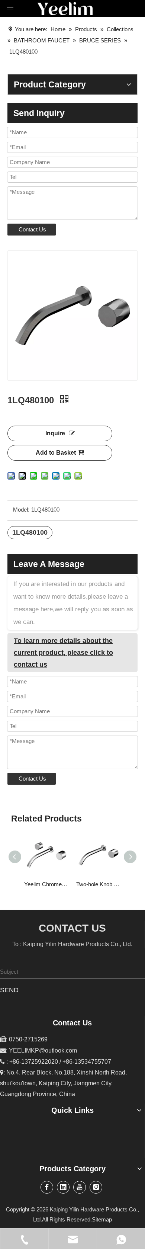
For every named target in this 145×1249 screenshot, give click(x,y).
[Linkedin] (63, 1187)
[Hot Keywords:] (138, 972)
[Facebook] (47, 1187)
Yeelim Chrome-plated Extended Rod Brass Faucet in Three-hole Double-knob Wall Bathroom (46, 884)
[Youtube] (79, 1187)
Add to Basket (56, 452)
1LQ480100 (30, 532)
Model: (21, 509)
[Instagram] (96, 1187)
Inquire (55, 433)
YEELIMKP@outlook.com (43, 1050)
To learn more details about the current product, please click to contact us (63, 652)
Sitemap (102, 1219)
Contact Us (32, 229)
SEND (9, 990)
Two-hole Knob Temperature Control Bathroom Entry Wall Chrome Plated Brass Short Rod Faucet (98, 884)
